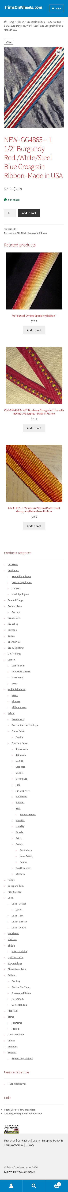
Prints (19, 838)
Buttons (12, 629)
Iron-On (16, 588)
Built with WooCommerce (19, 1172)
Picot (15, 683)
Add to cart (29, 213)
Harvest (20, 802)
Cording (16, 981)
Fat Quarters (23, 790)
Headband (17, 677)
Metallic (20, 820)
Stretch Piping (20, 951)
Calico (11, 635)
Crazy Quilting (16, 647)
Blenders (20, 766)
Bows (15, 695)
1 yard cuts (22, 749)
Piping (11, 945)
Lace (10, 897)
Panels (19, 832)
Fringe (11, 879)
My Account (11, 1186)
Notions (12, 939)
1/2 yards (21, 755)
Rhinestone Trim (17, 969)
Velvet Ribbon (19, 1004)
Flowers (16, 701)
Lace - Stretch (19, 921)
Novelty (20, 826)
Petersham (18, 998)
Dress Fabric (18, 731)
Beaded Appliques (21, 576)
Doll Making (14, 653)
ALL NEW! (22, 233)
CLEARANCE (14, 641)
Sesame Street (28, 814)
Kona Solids (26, 856)
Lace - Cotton (19, 903)
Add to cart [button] (34, 330)
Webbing (12, 1046)
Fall (18, 784)
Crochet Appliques (22, 582)
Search (34, 1186)
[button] (59, 52)
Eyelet (19, 909)
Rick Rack (13, 1010)
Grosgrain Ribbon (36, 21)
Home (11, 21)
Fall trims (17, 1022)
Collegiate (21, 778)
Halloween (21, 796)
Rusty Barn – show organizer (19, 1109)
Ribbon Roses (19, 707)
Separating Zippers (22, 1058)
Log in (36, 1140)
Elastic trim (18, 665)
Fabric (11, 713)
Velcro (11, 1040)
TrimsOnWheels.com (23, 7)
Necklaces (13, 933)
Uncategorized (16, 1034)
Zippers (12, 1052)
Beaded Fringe (15, 600)
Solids (19, 844)
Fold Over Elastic (21, 671)
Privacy (30, 1145)
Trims (11, 1016)
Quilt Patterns (15, 957)
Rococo (16, 612)
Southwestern (23, 868)
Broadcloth (14, 617)
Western (20, 873)
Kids (18, 808)
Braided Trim (15, 606)
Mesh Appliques (20, 594)
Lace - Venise (19, 927)
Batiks (19, 760)
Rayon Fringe (15, 963)
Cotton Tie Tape (20, 987)
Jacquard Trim (16, 885)
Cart (52, 1182)
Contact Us (24, 1140)
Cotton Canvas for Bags (25, 725)
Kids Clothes (14, 891)
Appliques (13, 570)
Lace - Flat (17, 915)
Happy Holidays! (17, 1083)
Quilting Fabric (20, 743)
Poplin (19, 737)
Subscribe (10, 1140)
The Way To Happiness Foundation (23, 1113)
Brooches (13, 623)
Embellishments (16, 689)
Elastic (11, 659)
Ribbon (20, 21)
